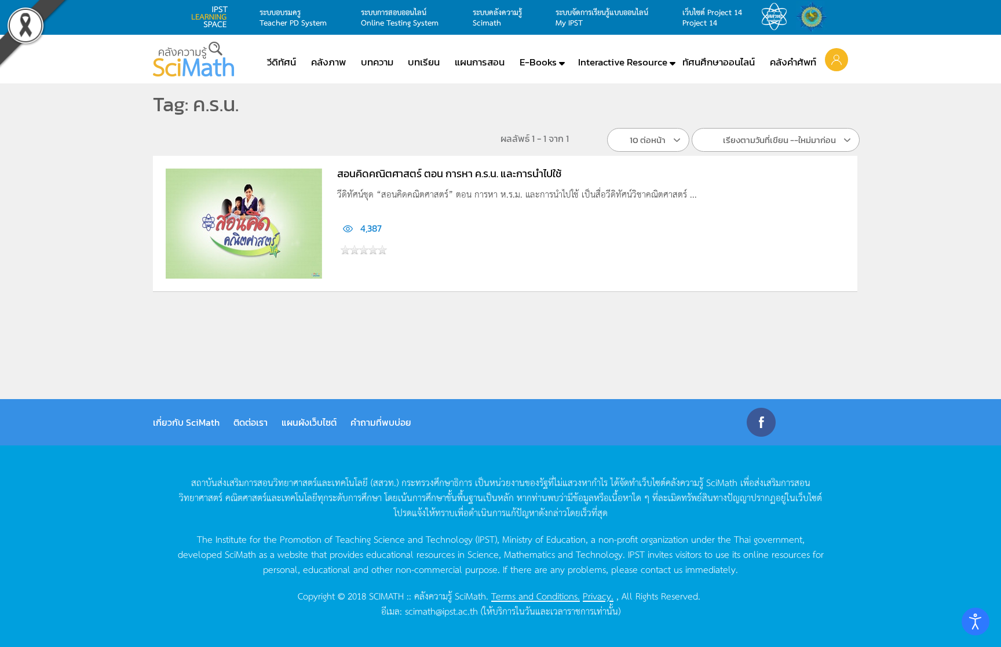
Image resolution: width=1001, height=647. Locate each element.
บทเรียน (424, 62)
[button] (836, 59)
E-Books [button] (538, 62)
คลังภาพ (328, 62)
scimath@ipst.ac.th (441, 610)
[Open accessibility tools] (975, 621)
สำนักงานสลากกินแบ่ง (814, 16)
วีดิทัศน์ (281, 62)
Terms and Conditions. (535, 595)
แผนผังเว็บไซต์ (309, 422)
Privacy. (598, 595)
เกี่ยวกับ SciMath (186, 422)
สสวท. (777, 16)
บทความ (377, 62)
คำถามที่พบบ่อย (380, 422)
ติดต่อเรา (250, 422)
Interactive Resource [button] (622, 62)
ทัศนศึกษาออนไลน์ (718, 62)
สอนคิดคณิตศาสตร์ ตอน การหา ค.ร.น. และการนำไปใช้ (449, 173)
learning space (212, 16)
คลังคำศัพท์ (793, 62)
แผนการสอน (480, 62)
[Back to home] (193, 59)
